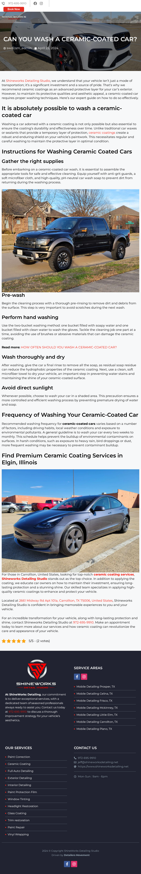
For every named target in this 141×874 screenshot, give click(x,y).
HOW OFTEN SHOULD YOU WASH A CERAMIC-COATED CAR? (69, 347)
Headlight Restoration (23, 806)
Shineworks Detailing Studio (28, 81)
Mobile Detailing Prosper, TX (96, 686)
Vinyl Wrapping (18, 834)
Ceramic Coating (19, 764)
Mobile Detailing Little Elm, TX (97, 714)
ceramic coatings (102, 133)
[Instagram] (84, 677)
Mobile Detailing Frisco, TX (94, 700)
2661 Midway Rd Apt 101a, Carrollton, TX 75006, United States (66, 600)
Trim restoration (19, 820)
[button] (136, 17)
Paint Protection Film (22, 792)
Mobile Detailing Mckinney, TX (97, 707)
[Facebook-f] (77, 677)
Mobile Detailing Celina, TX (95, 693)
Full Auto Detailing (20, 771)
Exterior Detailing (20, 778)
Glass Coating (17, 813)
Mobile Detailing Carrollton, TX (97, 721)
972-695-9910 (83, 622)
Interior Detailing (19, 785)
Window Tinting (19, 799)
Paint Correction (19, 757)
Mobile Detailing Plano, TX (94, 729)
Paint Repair (16, 827)
